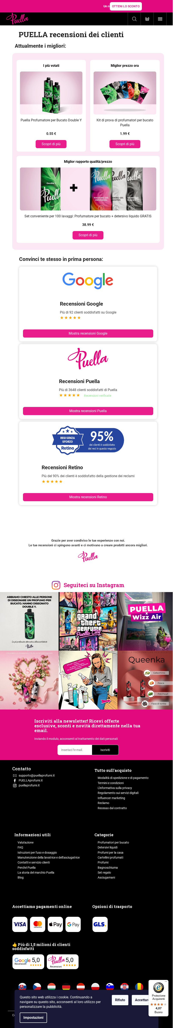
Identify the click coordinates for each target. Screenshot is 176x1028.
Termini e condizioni (111, 783)
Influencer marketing (111, 798)
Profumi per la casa (110, 852)
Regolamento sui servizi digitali (118, 793)
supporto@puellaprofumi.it (37, 775)
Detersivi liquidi (107, 847)
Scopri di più (51, 144)
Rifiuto (120, 1000)
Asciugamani (106, 877)
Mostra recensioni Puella (88, 411)
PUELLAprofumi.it (31, 780)
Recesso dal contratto (112, 808)
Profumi (103, 862)
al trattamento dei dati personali (96, 738)
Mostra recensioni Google (88, 333)
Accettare (142, 1000)
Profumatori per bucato (113, 842)
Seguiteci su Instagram (94, 585)
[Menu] (165, 982)
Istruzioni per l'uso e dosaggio (37, 852)
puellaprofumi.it (29, 785)
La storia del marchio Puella (36, 872)
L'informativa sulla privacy (115, 788)
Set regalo (104, 872)
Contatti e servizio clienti (34, 862)
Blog (21, 877)
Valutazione (25, 842)
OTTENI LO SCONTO (126, 6)
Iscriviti (105, 750)
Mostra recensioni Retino (88, 497)
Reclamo (103, 803)
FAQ (20, 847)
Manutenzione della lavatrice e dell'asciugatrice (49, 857)
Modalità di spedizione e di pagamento (123, 778)
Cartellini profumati (110, 857)
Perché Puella (27, 867)
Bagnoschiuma (108, 867)
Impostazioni (33, 1018)
